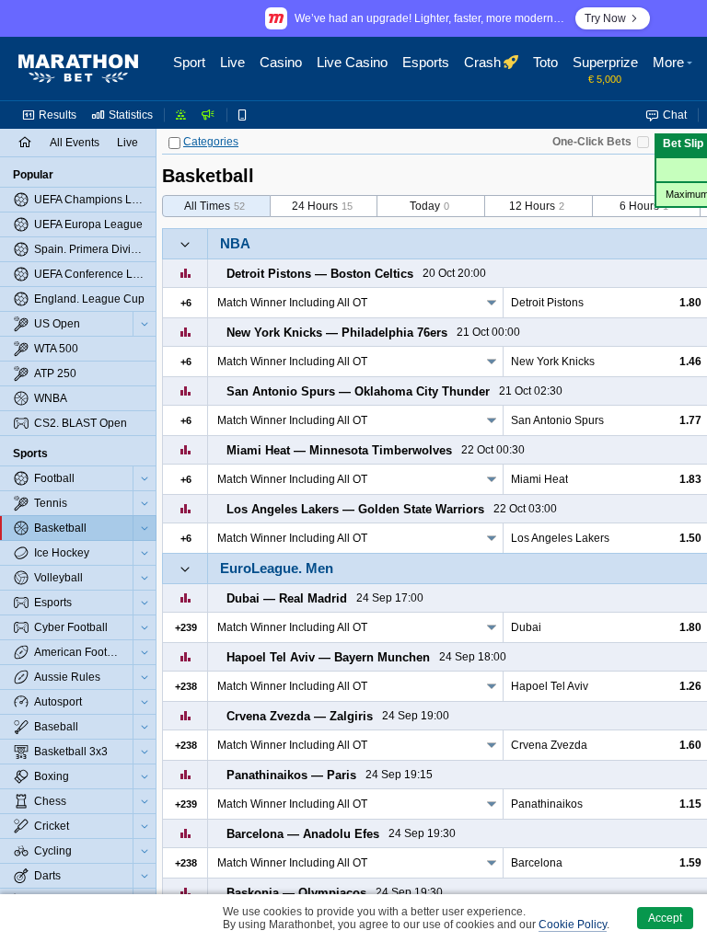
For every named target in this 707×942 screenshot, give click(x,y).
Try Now (605, 18)
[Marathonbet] (78, 69)
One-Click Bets (592, 141)
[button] (674, 69)
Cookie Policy (573, 924)
